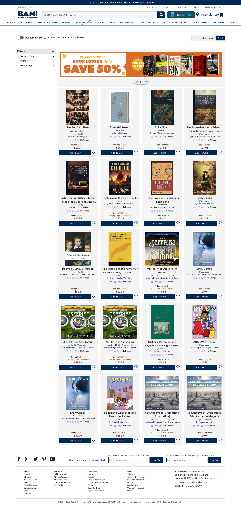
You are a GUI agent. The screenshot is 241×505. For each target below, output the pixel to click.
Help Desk (131, 474)
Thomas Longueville (79, 207)
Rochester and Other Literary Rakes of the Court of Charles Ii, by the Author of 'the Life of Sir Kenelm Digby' (78, 199)
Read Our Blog (94, 488)
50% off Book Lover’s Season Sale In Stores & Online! (122, 2)
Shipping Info (132, 485)
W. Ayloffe (127, 278)
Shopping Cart (133, 482)
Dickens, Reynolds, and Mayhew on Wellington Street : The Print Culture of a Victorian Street (162, 343)
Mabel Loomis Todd (70, 274)
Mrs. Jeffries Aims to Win (77, 341)
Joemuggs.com (135, 502)
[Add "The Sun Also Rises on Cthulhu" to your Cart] (120, 223)
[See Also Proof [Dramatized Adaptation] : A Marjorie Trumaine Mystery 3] (204, 393)
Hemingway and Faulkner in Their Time (162, 199)
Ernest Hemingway (79, 136)
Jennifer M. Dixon (171, 278)
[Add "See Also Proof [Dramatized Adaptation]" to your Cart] (162, 440)
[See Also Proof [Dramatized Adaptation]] (162, 393)
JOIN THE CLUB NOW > (189, 485)
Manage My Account (135, 477)
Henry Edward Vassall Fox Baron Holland (205, 138)
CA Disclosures (163, 502)
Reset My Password (135, 479)
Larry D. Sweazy (155, 422)
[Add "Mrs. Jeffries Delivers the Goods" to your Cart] (162, 296)
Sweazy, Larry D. (205, 422)
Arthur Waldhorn (167, 207)
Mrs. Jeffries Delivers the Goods (162, 270)
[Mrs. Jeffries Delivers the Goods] (162, 249)
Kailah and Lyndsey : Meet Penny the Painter (120, 414)
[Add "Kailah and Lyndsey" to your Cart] (120, 440)
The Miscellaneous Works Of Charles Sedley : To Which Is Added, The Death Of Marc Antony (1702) (120, 270)
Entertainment (30, 488)
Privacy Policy (177, 502)
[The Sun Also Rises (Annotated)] (78, 107)
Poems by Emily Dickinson (78, 268)
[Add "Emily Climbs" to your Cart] (162, 152)
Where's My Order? (135, 488)
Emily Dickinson (121, 133)
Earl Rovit (155, 207)
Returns (130, 490)
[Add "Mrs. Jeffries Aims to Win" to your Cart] (77, 367)
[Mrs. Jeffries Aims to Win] (78, 322)
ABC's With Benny (204, 341)
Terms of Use (149, 502)
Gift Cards (182, 7)
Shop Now (141, 81)
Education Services (62, 482)
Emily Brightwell (155, 278)
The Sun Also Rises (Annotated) (78, 129)
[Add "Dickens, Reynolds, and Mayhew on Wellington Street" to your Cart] (162, 367)
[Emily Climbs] (162, 107)
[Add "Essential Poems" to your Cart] (120, 152)
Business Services (62, 479)
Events (167, 7)
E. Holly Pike (211, 274)
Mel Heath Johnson (209, 275)
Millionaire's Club (213, 7)
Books (27, 474)
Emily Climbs (162, 127)
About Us (92, 477)
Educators (152, 7)
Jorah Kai (112, 203)
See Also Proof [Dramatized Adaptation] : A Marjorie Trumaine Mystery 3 (204, 414)
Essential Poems (120, 127)
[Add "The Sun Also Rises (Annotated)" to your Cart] (77, 152)
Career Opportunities (97, 479)
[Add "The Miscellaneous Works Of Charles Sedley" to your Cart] (120, 296)
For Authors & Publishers (99, 482)
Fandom (27, 493)
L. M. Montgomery (205, 203)
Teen (26, 482)
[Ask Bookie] (181, 14)
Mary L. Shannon (163, 351)
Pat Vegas (197, 347)
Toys (26, 490)
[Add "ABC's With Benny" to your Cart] (204, 367)
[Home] (27, 15)
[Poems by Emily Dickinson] (78, 249)
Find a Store (93, 474)
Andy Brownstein (170, 422)
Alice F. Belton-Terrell (121, 422)
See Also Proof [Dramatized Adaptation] (162, 414)
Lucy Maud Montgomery (163, 133)
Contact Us (92, 485)
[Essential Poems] (120, 107)
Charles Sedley (116, 278)
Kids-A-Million (30, 479)
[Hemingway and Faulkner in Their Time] (162, 178)
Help (196, 7)
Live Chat (100, 459)
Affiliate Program (61, 477)
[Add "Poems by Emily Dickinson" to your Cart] (77, 296)
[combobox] (105, 15)
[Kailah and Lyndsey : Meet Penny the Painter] (120, 393)
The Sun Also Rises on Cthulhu (120, 197)
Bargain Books (30, 485)
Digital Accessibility (96, 490)
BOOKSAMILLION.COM (116, 502)
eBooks (27, 477)
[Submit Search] (161, 14)
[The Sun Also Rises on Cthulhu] (120, 178)
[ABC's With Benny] (204, 322)
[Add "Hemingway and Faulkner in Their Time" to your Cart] (162, 223)
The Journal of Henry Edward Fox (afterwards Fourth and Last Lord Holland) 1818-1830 (204, 129)
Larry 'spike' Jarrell (210, 347)
